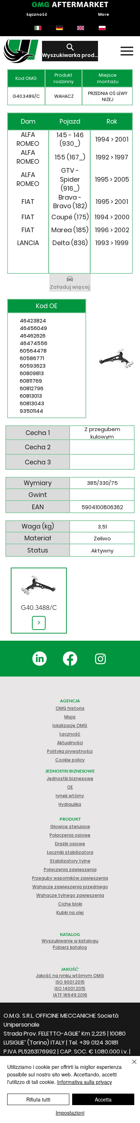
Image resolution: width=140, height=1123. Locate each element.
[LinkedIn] (39, 658)
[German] (59, 28)
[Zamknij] (130, 1066)
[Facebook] (70, 658)
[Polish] (102, 28)
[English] (81, 28)
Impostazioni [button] (70, 1112)
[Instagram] (100, 658)
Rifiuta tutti (38, 1099)
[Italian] (37, 28)
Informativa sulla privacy (84, 1081)
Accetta (103, 1099)
